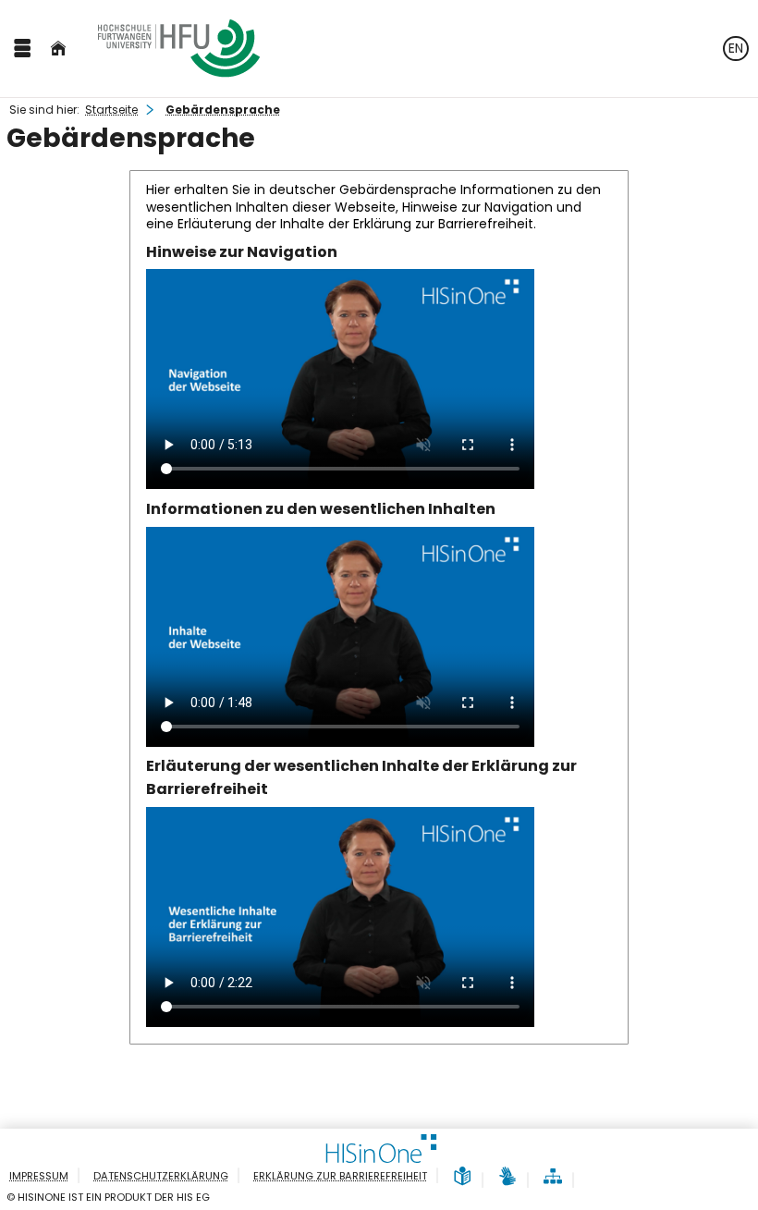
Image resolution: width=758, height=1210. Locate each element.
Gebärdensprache (222, 109)
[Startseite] (58, 48)
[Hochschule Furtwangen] (179, 48)
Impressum (38, 1175)
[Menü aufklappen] (22, 48)
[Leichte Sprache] (462, 1177)
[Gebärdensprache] (507, 1177)
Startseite (111, 109)
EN (735, 48)
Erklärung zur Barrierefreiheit (340, 1175)
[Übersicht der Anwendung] (553, 1177)
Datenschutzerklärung (160, 1175)
